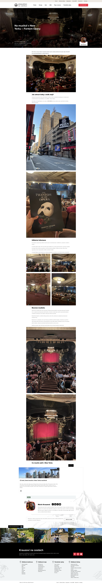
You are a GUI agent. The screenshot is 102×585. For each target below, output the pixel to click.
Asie (46, 5)
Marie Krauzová (30, 582)
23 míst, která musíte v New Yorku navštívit (33, 480)
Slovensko (23, 573)
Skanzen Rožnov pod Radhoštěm (74, 576)
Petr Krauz (26, 582)
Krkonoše (23, 567)
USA (50, 5)
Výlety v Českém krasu (75, 577)
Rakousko (23, 565)
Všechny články (62, 1)
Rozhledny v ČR (57, 569)
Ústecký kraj (40, 569)
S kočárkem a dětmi (57, 570)
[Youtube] (60, 504)
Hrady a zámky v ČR (57, 567)
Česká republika (24, 564)
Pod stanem (56, 565)
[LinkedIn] (55, 504)
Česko (34, 5)
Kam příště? (74, 1)
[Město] (21, 491)
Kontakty (85, 1)
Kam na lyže (56, 571)
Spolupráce (69, 1)
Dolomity (23, 570)
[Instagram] (58, 504)
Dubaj (23, 571)
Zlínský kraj (40, 571)
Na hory (55, 572)
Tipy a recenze (57, 5)
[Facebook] (53, 504)
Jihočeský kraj (40, 565)
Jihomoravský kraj (41, 566)
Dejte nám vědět (69, 519)
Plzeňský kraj (40, 564)
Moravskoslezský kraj (42, 570)
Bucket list (80, 1)
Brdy (22, 566)
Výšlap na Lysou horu (74, 573)
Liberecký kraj (40, 567)
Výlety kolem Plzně (74, 564)
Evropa (40, 5)
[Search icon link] (83, 5)
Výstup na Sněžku (74, 570)
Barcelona (23, 572)
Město (29, 497)
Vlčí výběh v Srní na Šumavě (75, 571)
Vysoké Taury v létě (74, 572)
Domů (56, 1)
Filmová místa (56, 566)
